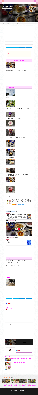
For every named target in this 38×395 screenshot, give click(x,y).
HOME (3, 23)
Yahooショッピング (21, 204)
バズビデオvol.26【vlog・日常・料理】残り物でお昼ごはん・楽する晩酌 (21, 358)
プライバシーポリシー (20, 390)
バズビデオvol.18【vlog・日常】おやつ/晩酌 (14, 23)
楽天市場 (17, 204)
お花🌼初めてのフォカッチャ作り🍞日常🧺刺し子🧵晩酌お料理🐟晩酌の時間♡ (32, 385)
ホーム (12, 390)
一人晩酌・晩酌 (7, 23)
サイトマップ (25, 390)
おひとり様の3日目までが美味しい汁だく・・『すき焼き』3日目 (20, 366)
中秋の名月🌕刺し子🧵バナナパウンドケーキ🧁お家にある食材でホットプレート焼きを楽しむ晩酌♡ (6, 385)
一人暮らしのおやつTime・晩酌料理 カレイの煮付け (18, 362)
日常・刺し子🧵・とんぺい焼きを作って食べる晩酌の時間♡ (23, 385)
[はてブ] (25, 47)
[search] (35, 3)
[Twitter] (12, 47)
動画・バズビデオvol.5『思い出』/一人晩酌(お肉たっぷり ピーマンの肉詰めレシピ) (16, 215)
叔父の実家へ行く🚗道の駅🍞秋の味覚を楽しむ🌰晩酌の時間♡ (14, 385)
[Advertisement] (19, 18)
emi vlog (8, 240)
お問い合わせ (15, 390)
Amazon (13, 204)
